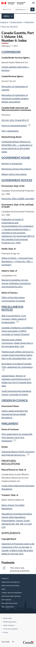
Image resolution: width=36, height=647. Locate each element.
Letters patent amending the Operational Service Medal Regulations (15, 414)
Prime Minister (6, 600)
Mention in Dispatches (12, 163)
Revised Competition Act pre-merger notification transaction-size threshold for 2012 (16, 283)
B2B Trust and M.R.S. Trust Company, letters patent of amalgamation (14, 319)
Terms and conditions (10, 629)
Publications (29, 22)
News (3, 589)
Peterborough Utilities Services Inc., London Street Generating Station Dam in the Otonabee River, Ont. (18, 355)
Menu (7, 16)
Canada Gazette (16, 22)
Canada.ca (4, 22)
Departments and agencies (11, 582)
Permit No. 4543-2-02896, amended (18, 198)
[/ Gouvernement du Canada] (14, 3)
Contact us (5, 578)
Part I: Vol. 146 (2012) (10, 26)
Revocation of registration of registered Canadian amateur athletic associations (15, 98)
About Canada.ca (9, 625)
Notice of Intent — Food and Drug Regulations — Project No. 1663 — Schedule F (17, 261)
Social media (7, 618)
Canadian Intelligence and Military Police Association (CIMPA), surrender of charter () (17, 331)
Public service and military (10, 585)
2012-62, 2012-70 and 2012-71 (15, 120)
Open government (8, 607)
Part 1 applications (10, 131)
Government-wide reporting (11, 596)
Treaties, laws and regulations (12, 593)
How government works (9, 603)
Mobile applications (9, 622)
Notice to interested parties (14, 125)
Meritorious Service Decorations (16, 168)
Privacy (5, 632)
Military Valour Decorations (14, 174)
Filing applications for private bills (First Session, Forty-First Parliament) (17, 437)
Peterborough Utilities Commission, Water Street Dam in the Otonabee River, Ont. (17, 343)
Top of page (6, 642)
